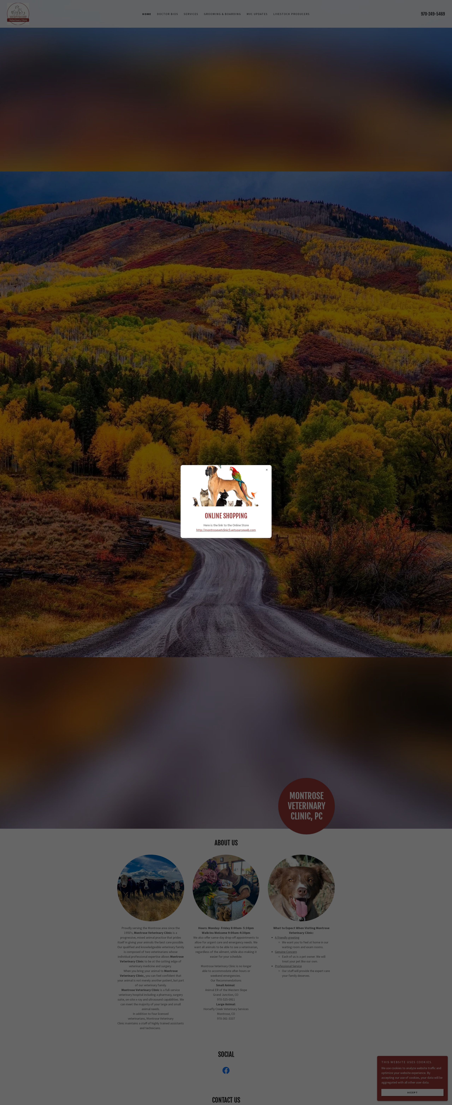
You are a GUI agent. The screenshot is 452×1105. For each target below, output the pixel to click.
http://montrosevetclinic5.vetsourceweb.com (226, 530)
